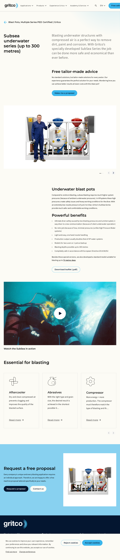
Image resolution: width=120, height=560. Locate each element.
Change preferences (27, 551)
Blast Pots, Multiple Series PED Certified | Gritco (34, 22)
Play (60, 313)
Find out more (11, 551)
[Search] (96, 6)
